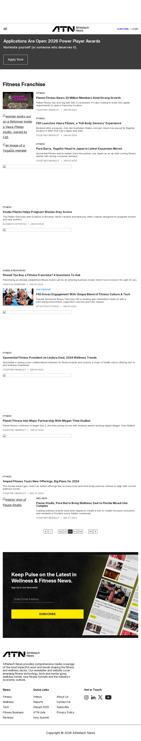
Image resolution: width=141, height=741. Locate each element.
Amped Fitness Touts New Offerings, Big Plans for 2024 (41, 481)
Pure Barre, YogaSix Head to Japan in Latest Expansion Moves (79, 148)
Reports (38, 702)
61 (90, 531)
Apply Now (15, 59)
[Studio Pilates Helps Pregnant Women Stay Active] (70, 184)
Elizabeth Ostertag (14, 224)
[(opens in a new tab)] (86, 698)
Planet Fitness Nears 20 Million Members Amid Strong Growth (78, 98)
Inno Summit (41, 717)
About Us (62, 696)
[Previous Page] (46, 531)
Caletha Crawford (14, 284)
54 (80, 531)
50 (60, 531)
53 (75, 531)
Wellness (41, 498)
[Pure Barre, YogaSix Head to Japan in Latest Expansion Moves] (18, 152)
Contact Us (64, 702)
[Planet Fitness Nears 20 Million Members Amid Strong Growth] (18, 101)
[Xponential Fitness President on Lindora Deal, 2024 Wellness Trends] (70, 329)
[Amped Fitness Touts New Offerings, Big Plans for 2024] (70, 453)
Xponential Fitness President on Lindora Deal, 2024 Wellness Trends (50, 357)
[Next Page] (95, 531)
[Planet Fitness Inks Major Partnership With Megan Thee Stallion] (70, 393)
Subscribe (123, 29)
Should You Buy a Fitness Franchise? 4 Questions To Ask (41, 275)
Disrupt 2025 (41, 707)
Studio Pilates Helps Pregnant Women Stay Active (37, 212)
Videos (37, 696)
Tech (6, 707)
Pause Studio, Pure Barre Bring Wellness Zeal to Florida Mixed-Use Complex (82, 504)
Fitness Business (13, 712)
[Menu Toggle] (5, 29)
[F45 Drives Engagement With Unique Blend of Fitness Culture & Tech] (18, 298)
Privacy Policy (65, 712)
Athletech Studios (47, 306)
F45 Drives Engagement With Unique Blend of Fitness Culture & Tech (83, 294)
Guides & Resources (14, 270)
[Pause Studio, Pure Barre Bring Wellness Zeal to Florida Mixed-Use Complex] (18, 508)
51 (65, 531)
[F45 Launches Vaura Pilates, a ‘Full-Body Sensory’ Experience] (18, 127)
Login (135, 29)
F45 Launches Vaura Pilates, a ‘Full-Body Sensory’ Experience (78, 123)
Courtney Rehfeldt (47, 110)
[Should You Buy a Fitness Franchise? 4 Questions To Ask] (70, 247)
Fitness (40, 93)
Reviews (8, 717)
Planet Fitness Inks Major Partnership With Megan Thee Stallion (46, 420)
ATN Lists (39, 712)
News (6, 689)
